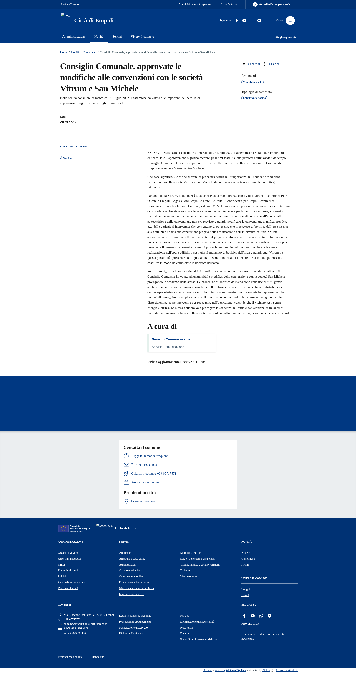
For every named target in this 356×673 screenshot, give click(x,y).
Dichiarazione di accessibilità (197, 621)
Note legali (186, 627)
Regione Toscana (70, 4)
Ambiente (125, 552)
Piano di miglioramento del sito (198, 639)
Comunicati (88, 52)
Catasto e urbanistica (131, 570)
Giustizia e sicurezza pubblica (136, 588)
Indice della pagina (73, 146)
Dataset (184, 633)
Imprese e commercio (131, 594)
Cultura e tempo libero (132, 576)
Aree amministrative (69, 558)
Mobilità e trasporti (191, 552)
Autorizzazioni (127, 564)
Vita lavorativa (188, 576)
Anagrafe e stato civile (132, 558)
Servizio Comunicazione (171, 339)
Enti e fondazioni (68, 570)
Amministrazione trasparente (195, 4)
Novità (74, 52)
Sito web (207, 670)
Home (63, 52)
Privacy (184, 615)
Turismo (185, 570)
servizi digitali (222, 670)
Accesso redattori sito (287, 670)
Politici (62, 576)
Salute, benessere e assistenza (197, 558)
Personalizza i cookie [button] (70, 656)
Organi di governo (68, 552)
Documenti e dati (68, 588)
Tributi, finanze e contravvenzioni (200, 564)
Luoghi (245, 589)
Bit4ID (266, 670)
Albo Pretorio (229, 4)
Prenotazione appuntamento (135, 621)
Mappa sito (97, 656)
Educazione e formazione (134, 582)
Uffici (61, 564)
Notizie (245, 552)
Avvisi (245, 564)
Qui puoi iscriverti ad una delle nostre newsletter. (263, 636)
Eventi (245, 595)
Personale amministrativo (72, 582)
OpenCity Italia (238, 670)
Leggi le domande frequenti (135, 615)
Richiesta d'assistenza (131, 633)
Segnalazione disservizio (133, 627)
